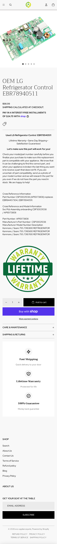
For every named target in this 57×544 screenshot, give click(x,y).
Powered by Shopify (40, 529)
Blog (5, 470)
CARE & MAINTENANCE (15, 327)
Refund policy (9, 465)
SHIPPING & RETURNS (14, 334)
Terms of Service (11, 460)
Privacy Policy (9, 475)
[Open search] (10, 4)
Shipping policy (38, 537)
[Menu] (3, 4)
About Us (7, 450)
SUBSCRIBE (29, 514)
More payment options (28, 319)
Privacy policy (37, 534)
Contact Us (8, 455)
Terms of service (19, 537)
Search (6, 445)
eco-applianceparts (23, 529)
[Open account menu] (46, 4)
